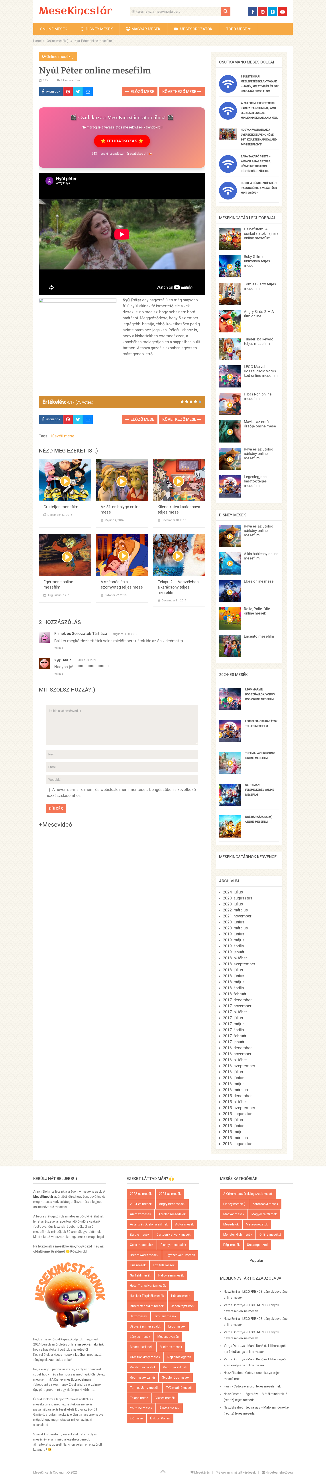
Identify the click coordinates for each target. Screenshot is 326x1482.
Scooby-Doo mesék (175, 1377)
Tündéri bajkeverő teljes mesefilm (258, 341)
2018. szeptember (239, 964)
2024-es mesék (141, 1204)
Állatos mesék (169, 1408)
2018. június (233, 976)
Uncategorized (257, 1245)
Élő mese (136, 1418)
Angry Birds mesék (172, 1204)
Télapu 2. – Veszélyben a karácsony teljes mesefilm (178, 587)
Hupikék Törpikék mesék (147, 1296)
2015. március (235, 1137)
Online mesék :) (60, 56)
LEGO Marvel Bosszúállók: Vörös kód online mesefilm (261, 371)
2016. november (237, 1053)
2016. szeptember (239, 1065)
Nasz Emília (232, 1291)
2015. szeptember (239, 1107)
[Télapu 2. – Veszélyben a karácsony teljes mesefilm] (179, 555)
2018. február (234, 994)
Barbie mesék (139, 1234)
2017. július (233, 1018)
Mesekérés (202, 1472)
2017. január (233, 1041)
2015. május (234, 1131)
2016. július (233, 1071)
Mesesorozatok (195, 29)
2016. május (234, 1083)
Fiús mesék (138, 1265)
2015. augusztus (237, 1113)
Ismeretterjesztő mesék (147, 1306)
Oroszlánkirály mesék (145, 1357)
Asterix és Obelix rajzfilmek (149, 1224)
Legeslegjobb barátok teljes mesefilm (255, 481)
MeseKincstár (75, 11)
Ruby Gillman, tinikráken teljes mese (257, 261)
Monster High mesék (237, 1234)
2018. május (234, 982)
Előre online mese (258, 581)
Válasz (58, 647)
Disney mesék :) (234, 1204)
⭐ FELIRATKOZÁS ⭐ (122, 141)
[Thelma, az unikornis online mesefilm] (230, 772)
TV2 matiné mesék (179, 1387)
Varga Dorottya (234, 1305)
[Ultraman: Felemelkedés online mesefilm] (230, 804)
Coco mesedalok (141, 1245)
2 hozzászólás (70, 80)
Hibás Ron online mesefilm (257, 396)
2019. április (233, 946)
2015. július (233, 1119)
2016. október (235, 1059)
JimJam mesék (165, 1316)
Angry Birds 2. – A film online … (259, 313)
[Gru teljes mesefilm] (65, 480)
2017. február (234, 1035)
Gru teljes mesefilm (60, 506)
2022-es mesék (141, 1193)
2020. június (233, 922)
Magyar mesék (146, 29)
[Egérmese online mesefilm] (65, 555)
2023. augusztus (237, 898)
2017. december (237, 1000)
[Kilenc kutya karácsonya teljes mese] (179, 480)
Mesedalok (231, 1224)
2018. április (233, 988)
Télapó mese (139, 1398)
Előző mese (142, 91)
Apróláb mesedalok (172, 1214)
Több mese (236, 29)
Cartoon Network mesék (173, 1234)
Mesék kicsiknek (141, 1347)
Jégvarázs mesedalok (145, 1326)
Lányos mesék (140, 1336)
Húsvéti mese (61, 436)
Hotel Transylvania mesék (148, 1285)
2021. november (237, 916)
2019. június (233, 934)
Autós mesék (184, 1224)
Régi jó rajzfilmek (175, 1367)
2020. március (235, 928)
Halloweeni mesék (171, 1275)
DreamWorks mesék (144, 1255)
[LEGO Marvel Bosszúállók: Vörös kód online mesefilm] (230, 708)
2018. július (233, 970)
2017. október (235, 1012)
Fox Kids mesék (164, 1265)
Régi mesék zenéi (142, 1377)
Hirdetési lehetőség (279, 1472)
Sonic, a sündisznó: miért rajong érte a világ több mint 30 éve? (259, 188)
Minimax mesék (171, 1347)
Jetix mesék (138, 1316)
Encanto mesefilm (259, 636)
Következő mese (179, 91)
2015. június (233, 1125)
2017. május (234, 1024)
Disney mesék (99, 29)
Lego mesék (176, 1326)
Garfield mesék (140, 1275)
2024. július (233, 892)
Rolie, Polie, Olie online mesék (257, 611)
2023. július (233, 904)
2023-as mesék (170, 1193)
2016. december (237, 1047)
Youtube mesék (141, 1408)
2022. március (235, 910)
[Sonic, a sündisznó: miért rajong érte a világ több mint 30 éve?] (228, 198)
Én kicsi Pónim (160, 1418)
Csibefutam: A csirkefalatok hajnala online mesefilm (261, 233)
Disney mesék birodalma (71, 1379)
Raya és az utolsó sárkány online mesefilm (258, 453)
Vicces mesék (165, 1398)
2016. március (235, 1089)
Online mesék (53, 29)
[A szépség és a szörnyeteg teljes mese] (122, 555)
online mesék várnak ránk (86, 1344)
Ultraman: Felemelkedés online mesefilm (259, 789)
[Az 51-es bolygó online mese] (122, 480)
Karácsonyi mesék (265, 1204)
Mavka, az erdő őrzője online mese (260, 423)
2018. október (235, 958)
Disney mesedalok (173, 1245)
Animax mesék (140, 1214)
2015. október (235, 1101)
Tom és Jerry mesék (144, 1387)
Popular (256, 1260)
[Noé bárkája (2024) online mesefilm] (230, 836)
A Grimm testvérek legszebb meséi (248, 1193)
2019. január (233, 952)
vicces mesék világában (69, 1354)
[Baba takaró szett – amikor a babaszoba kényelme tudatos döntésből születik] (228, 171)
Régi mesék (231, 1245)
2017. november (237, 1006)
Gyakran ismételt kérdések (237, 1472)
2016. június (233, 1077)
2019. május (234, 940)
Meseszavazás (168, 1336)
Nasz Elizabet (233, 1373)
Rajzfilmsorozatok (143, 1367)
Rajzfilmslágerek (179, 1357)
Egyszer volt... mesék (180, 1255)
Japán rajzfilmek (182, 1306)
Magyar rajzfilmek (264, 1214)
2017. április (233, 1030)
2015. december (237, 1095)
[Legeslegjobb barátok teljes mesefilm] (230, 740)
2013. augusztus (237, 1143)
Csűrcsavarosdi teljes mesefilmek (257, 1386)
